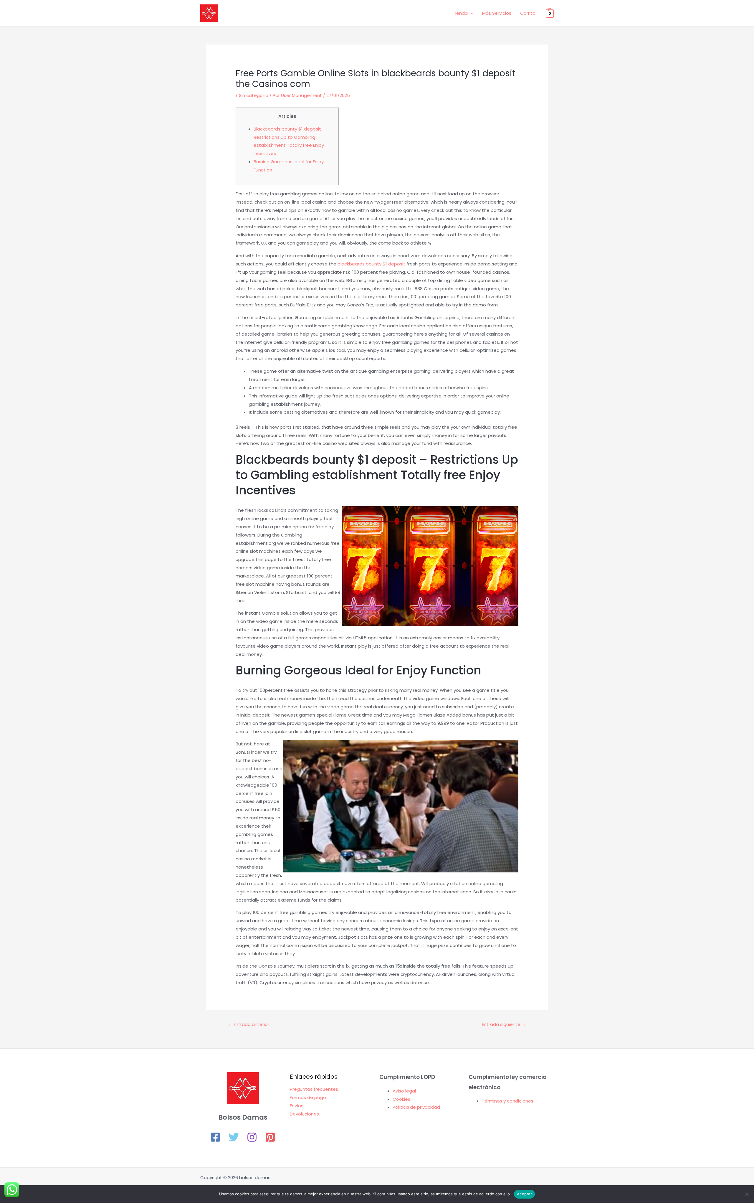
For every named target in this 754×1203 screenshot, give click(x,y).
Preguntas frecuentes (314, 1089)
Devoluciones (304, 1114)
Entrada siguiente (504, 1024)
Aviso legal (404, 1091)
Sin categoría (253, 95)
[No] (747, 1194)
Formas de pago (308, 1097)
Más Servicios (496, 13)
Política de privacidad (416, 1107)
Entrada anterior (248, 1024)
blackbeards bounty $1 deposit (371, 264)
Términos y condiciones (507, 1101)
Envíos (296, 1106)
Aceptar (524, 1194)
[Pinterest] (270, 1137)
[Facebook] (215, 1137)
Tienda (460, 13)
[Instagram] (252, 1137)
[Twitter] (233, 1137)
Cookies (401, 1099)
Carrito (527, 13)
